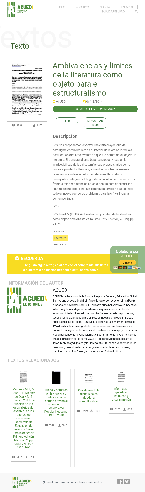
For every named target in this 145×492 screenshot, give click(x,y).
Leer (67, 120)
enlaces (127, 7)
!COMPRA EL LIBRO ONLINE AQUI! (95, 109)
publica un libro (113, 11)
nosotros (82, 7)
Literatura (60, 237)
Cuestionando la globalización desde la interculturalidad (88, 395)
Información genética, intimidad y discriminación (121, 394)
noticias (105, 7)
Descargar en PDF (95, 122)
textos (60, 7)
